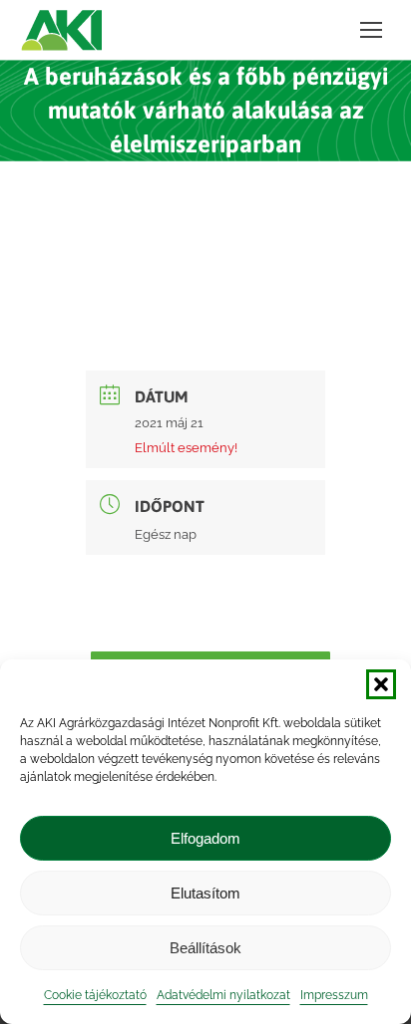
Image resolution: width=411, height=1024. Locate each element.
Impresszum (334, 995)
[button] (381, 684)
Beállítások (205, 947)
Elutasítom (205, 893)
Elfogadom (205, 838)
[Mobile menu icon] (371, 30)
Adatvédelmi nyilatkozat (223, 995)
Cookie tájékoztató (95, 995)
